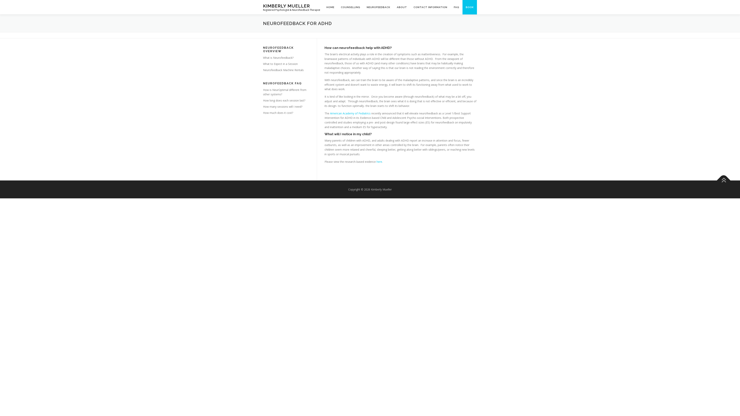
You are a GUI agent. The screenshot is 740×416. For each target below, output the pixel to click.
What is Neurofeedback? (278, 58)
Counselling (350, 7)
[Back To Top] (724, 180)
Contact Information (430, 7)
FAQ (456, 7)
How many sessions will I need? (282, 106)
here (379, 162)
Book (470, 7)
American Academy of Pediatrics (350, 113)
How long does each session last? (284, 100)
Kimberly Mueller (286, 5)
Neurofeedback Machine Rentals (283, 70)
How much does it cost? (278, 113)
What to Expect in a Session (280, 64)
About (402, 7)
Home (330, 7)
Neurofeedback (378, 7)
